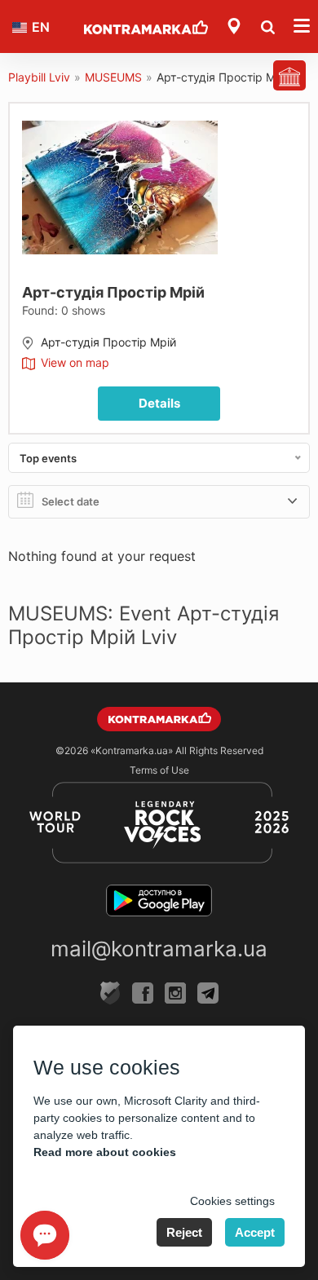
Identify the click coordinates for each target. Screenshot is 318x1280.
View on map (75, 362)
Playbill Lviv (39, 77)
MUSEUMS (113, 77)
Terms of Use (159, 770)
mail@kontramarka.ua (159, 948)
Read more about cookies (104, 1152)
